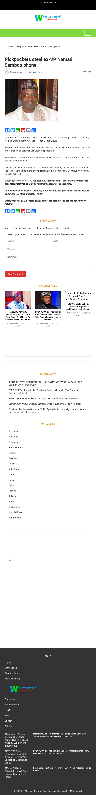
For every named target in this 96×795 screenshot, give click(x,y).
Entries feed (11, 668)
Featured (13, 458)
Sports (12, 501)
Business (13, 431)
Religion (12, 496)
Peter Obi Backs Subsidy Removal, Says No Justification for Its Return (78, 306)
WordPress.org (12, 678)
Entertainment (16, 447)
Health (12, 463)
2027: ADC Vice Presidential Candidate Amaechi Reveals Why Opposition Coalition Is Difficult (48, 316)
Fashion (12, 453)
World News (15, 517)
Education (13, 442)
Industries (14, 469)
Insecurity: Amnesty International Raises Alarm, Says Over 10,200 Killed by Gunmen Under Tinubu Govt (17, 316)
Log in (8, 662)
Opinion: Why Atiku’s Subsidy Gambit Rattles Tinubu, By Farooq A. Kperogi (45, 403)
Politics (12, 490)
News (7, 54)
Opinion (12, 485)
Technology (14, 507)
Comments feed (13, 673)
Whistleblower (16, 512)
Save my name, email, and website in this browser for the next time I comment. (47, 234)
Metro (11, 474)
